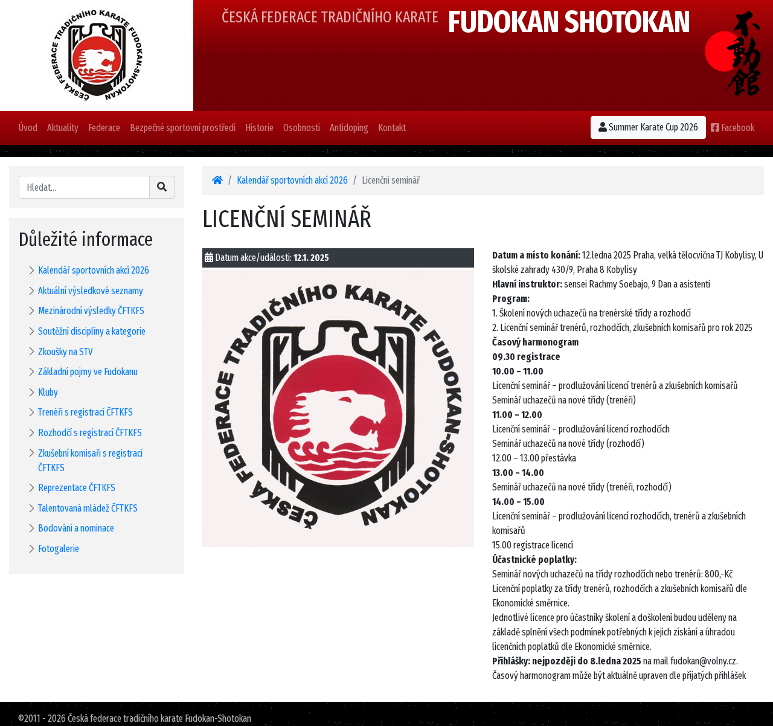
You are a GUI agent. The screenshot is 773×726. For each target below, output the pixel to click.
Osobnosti (301, 127)
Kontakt (392, 127)
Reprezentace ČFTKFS (76, 487)
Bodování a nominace (76, 528)
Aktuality (63, 127)
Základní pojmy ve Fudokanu (88, 371)
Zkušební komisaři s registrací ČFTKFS (90, 461)
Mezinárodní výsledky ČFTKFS (91, 310)
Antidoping (349, 127)
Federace (104, 127)
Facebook (736, 127)
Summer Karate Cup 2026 (652, 127)
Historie (259, 127)
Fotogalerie (58, 548)
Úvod (28, 127)
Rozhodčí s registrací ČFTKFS (90, 432)
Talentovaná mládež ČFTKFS (88, 508)
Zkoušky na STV (65, 352)
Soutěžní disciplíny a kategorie (92, 331)
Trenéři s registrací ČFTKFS (85, 412)
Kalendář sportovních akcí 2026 (93, 270)
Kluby (48, 392)
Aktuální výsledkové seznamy (90, 291)
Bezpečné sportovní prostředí (183, 127)
